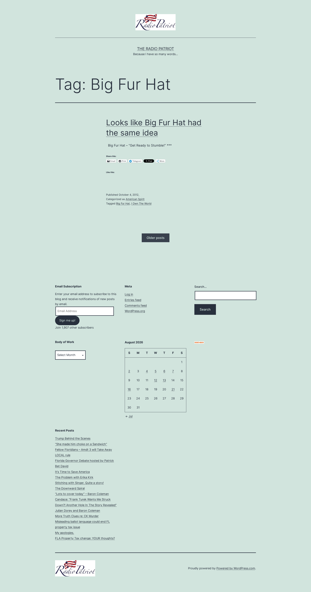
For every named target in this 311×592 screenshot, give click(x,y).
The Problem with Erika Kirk (74, 477)
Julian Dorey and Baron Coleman (77, 510)
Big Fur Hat (123, 203)
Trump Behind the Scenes (72, 438)
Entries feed (133, 300)
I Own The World (141, 203)
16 (129, 389)
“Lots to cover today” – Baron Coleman (82, 494)
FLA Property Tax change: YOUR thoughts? (85, 538)
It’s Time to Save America (72, 472)
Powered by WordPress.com (235, 568)
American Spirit (135, 199)
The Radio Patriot (155, 48)
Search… (200, 286)
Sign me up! (67, 320)
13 (164, 380)
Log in (129, 294)
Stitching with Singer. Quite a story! (79, 483)
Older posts (156, 238)
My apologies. (64, 532)
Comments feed (136, 305)
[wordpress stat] (199, 342)
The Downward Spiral (70, 488)
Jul (130, 416)
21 (173, 389)
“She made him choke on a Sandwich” (81, 444)
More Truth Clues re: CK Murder (77, 516)
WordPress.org (135, 311)
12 (155, 380)
